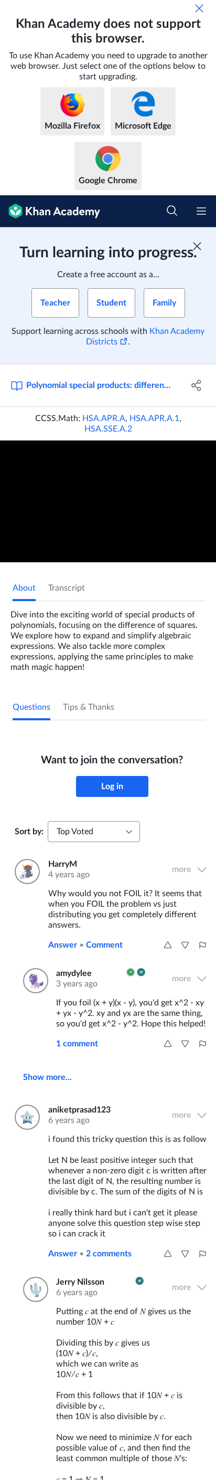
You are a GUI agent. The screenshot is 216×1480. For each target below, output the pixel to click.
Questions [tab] (31, 707)
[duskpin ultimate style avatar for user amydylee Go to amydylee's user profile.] (33, 980)
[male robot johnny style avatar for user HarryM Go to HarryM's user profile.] (25, 871)
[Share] (196, 385)
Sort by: (29, 831)
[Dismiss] (199, 8)
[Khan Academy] (50, 211)
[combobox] (94, 831)
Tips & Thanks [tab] (88, 707)
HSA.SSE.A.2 (108, 429)
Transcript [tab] (66, 588)
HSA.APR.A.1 (154, 418)
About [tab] (24, 588)
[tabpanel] (108, 637)
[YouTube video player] (108, 501)
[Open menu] (201, 211)
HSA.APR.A (103, 418)
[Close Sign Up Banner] (197, 246)
